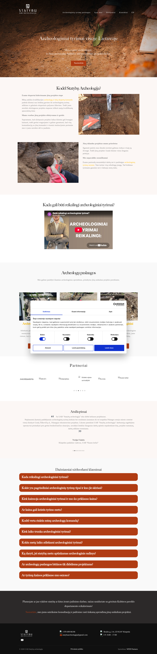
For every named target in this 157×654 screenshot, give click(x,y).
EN (133, 12)
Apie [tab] (110, 311)
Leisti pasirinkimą (78, 348)
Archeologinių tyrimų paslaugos (76, 12)
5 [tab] (83, 391)
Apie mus (98, 12)
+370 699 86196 (68, 623)
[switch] (66, 339)
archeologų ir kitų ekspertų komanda (58, 100)
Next (141, 379)
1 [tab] (75, 391)
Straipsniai (111, 12)
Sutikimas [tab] (46, 311)
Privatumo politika (77, 640)
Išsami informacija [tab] (78, 311)
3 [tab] (79, 391)
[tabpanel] (29, 379)
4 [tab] (81, 391)
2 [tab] (77, 391)
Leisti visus (109, 348)
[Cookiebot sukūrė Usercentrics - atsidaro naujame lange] (115, 304)
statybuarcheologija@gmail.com (75, 626)
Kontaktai (123, 12)
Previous (16, 379)
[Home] (27, 9)
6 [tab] (85, 391)
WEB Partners (132, 640)
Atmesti (48, 348)
